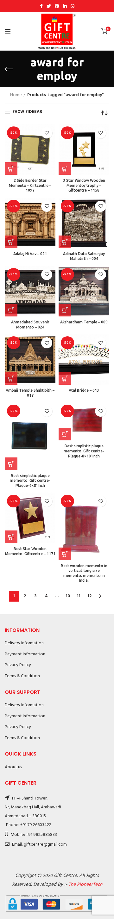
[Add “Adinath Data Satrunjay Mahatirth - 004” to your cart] (65, 242)
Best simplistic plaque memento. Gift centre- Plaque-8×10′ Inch (84, 451)
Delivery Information (24, 643)
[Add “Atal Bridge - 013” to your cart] (65, 378)
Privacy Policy (18, 665)
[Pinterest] (57, 6)
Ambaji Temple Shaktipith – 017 (30, 392)
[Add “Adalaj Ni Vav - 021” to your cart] (11, 242)
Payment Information (25, 654)
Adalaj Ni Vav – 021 (30, 254)
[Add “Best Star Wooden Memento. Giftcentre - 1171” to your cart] (11, 536)
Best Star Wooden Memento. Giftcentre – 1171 (30, 551)
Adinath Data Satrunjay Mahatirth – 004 (84, 256)
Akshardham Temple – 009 (84, 322)
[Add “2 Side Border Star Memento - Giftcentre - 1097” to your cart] (11, 168)
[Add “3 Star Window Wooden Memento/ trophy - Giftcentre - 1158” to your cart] (65, 168)
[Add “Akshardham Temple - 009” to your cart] (65, 310)
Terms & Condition (22, 676)
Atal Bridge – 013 (84, 390)
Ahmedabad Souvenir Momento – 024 (30, 324)
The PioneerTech (85, 884)
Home (16, 95)
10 (68, 596)
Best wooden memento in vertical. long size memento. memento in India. (84, 573)
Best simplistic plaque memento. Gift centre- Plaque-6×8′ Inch (30, 480)
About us (13, 767)
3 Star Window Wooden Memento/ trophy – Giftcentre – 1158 (84, 185)
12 (89, 596)
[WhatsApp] (72, 6)
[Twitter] (49, 6)
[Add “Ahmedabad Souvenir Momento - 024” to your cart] (11, 310)
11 (78, 596)
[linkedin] (65, 6)
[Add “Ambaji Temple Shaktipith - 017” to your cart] (11, 378)
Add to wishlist (46, 132)
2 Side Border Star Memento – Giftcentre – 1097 (30, 185)
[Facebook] (41, 6)
